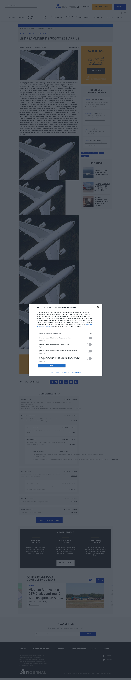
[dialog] (65, 340)
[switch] (89, 338)
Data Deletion (55, 372)
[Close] (99, 308)
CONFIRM (51, 365)
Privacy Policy (76, 372)
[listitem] (65, 334)
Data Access (65, 372)
